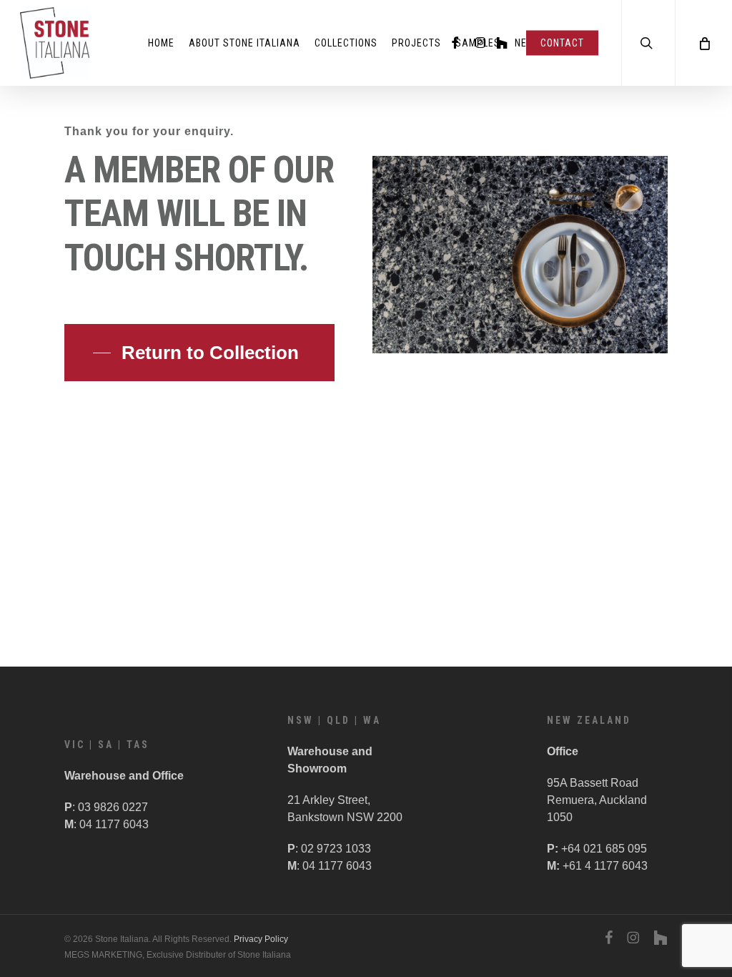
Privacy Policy (261, 939)
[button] (199, 352)
